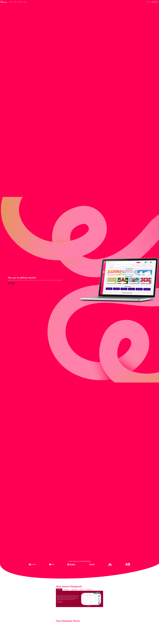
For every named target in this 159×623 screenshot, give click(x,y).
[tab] (59, 590)
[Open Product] (12, 1)
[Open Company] (26, 1)
